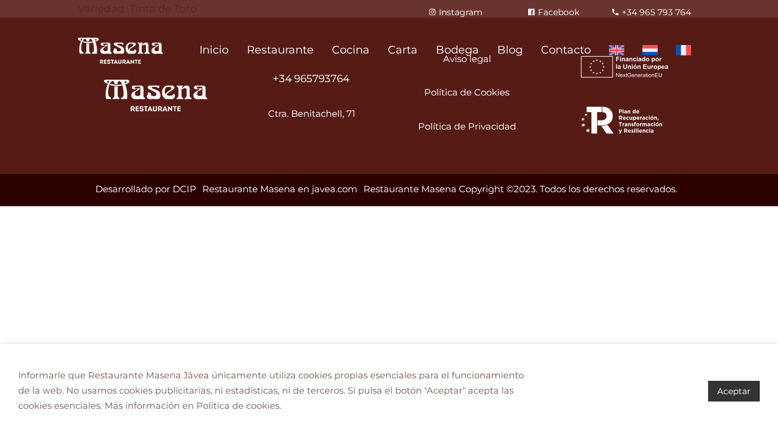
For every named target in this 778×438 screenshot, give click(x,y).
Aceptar (734, 391)
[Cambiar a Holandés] (650, 51)
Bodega (457, 50)
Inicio (214, 50)
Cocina (351, 50)
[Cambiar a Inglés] (616, 51)
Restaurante (280, 50)
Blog (510, 50)
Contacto (566, 50)
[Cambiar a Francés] (683, 51)
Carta (403, 50)
